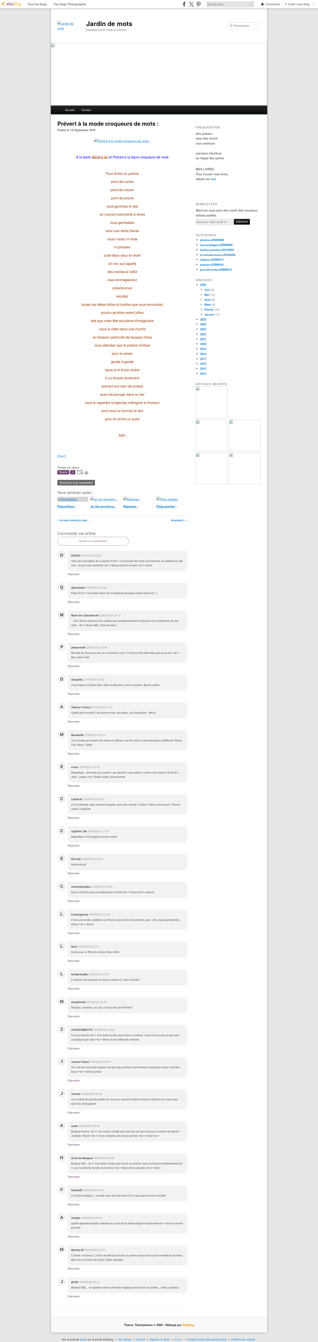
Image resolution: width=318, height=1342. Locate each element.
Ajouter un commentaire (93, 541)
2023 (203, 329)
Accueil (69, 110)
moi (213, 179)
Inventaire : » (179, 520)
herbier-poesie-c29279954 (217, 250)
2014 (203, 373)
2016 (203, 364)
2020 (203, 344)
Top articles (124, 1339)
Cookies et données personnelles (207, 1339)
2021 (203, 339)
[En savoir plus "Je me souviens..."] (211, 417)
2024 (203, 324)
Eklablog (188, 1325)
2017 (203, 359)
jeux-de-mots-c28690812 (216, 269)
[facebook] (184, 4)
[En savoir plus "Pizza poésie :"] (245, 450)
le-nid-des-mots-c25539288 (217, 255)
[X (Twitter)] (191, 4)
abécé (83, 1339)
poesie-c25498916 (211, 264)
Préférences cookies (243, 1339)
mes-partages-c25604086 (216, 245)
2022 (203, 334)
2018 (203, 354)
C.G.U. (179, 1339)
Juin (207, 290)
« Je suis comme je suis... (73, 520)
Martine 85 (100, 157)
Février (209, 309)
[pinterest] (198, 4)
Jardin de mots (109, 23)
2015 (203, 368)
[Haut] (61, 456)
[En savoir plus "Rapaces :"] (211, 450)
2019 (203, 349)
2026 (203, 285)
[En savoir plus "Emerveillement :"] (211, 483)
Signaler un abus (159, 1339)
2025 (203, 319)
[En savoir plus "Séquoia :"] (245, 483)
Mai (206, 295)
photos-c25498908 (212, 240)
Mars (207, 304)
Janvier (209, 314)
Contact (86, 110)
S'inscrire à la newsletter (76, 482)
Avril (207, 300)
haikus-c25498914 (211, 259)
